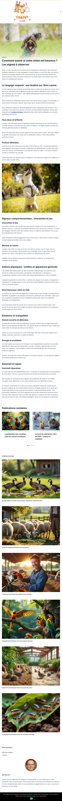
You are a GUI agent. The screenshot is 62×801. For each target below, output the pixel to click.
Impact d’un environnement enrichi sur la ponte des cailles (17, 687)
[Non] (60, 796)
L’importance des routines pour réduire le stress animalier (17, 594)
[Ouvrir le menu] (60, 11)
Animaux (4, 57)
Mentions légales (7, 752)
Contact (4, 755)
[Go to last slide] (4, 428)
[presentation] (15, 421)
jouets (56, 231)
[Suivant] (57, 428)
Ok (31, 798)
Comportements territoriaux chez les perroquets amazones (17, 641)
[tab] (27, 445)
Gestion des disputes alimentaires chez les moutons (15, 547)
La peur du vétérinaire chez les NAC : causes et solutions (46, 436)
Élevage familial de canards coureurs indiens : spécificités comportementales (22, 500)
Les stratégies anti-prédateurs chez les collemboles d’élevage (18, 734)
